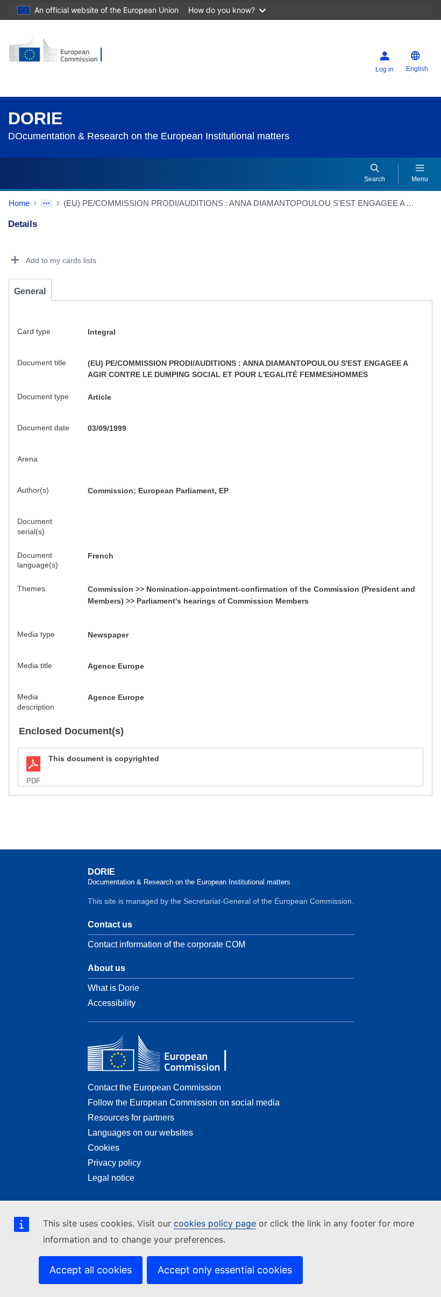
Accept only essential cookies (225, 1269)
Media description (35, 701)
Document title (41, 362)
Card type (34, 331)
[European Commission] (73, 54)
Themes (31, 588)
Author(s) (33, 490)
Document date (43, 427)
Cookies (103, 1147)
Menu (419, 179)
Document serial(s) (34, 526)
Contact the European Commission (154, 1087)
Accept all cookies (90, 1269)
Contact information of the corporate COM (166, 944)
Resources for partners (131, 1117)
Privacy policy (114, 1162)
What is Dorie (113, 988)
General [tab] (30, 291)
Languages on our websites (140, 1132)
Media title (34, 665)
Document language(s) (37, 560)
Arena (27, 459)
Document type (43, 396)
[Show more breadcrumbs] (46, 203)
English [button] (417, 69)
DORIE (35, 118)
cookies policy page (215, 1223)
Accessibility (112, 1003)
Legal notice (111, 1177)
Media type (36, 634)
